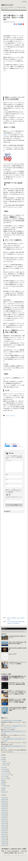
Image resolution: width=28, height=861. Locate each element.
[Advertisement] (14, 30)
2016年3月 (3, 819)
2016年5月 (3, 815)
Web (2, 759)
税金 (2, 790)
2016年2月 (3, 821)
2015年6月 (3, 836)
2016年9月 (3, 808)
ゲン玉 (8, 252)
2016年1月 (3, 823)
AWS (3, 761)
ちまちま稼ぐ (4, 769)
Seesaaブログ (5, 763)
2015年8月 (3, 832)
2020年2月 (3, 801)
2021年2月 (3, 797)
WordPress (4, 764)
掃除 (2, 780)
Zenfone (3, 767)
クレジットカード (10, 415)
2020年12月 (4, 799)
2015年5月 (3, 837)
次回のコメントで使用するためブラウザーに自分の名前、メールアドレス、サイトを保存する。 (14, 491)
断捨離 (2, 782)
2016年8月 (3, 810)
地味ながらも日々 (7, 5)
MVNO (2, 757)
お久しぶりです (12, 654)
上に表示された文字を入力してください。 (14, 497)
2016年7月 (3, 812)
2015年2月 (3, 843)
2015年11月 (3, 826)
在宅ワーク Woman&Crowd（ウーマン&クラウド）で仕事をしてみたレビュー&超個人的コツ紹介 (17, 692)
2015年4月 (3, 839)
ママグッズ (3, 776)
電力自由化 (3, 791)
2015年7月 (3, 834)
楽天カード (6, 134)
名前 (6, 474)
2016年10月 (4, 806)
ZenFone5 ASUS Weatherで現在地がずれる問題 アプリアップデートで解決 (17, 709)
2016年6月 (3, 814)
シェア (15, 446)
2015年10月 (4, 828)
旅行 (2, 783)
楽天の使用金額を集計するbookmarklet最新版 (12, 720)
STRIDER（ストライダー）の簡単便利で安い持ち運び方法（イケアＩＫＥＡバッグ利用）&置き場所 (17, 701)
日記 (2, 788)
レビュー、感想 (4, 778)
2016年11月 (3, 804)
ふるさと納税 (4, 771)
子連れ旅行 (4, 785)
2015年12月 (4, 825)
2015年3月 (3, 841)
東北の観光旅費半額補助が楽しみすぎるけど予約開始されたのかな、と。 (17, 678)
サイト (7, 483)
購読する (5, 628)
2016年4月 (3, 817)
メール (7, 479)
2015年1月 (3, 845)
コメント (8, 460)
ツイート (7, 446)
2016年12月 (4, 803)
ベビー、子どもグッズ (6, 774)
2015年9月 (3, 830)
